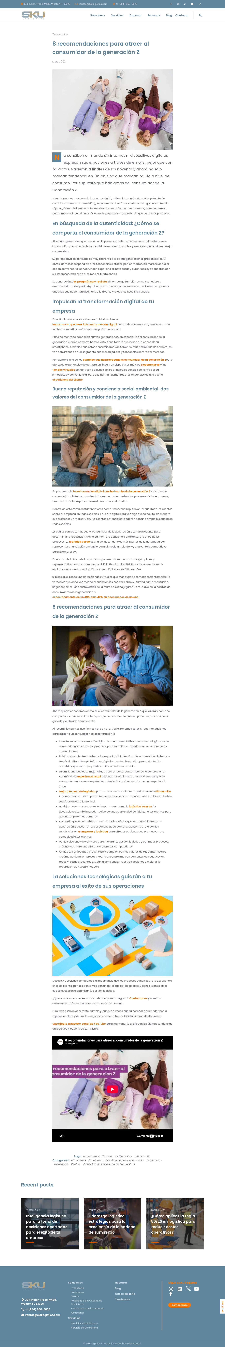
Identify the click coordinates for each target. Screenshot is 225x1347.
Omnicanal (95, 1160)
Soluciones (75, 1283)
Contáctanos (179, 1305)
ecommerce (91, 1156)
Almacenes (78, 1160)
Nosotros (121, 1283)
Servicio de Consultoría (84, 1327)
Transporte (61, 1164)
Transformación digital (117, 1156)
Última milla (142, 1156)
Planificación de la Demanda (87, 1308)
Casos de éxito (125, 1294)
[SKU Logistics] (33, 15)
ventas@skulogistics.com (93, 4)
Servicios (74, 1318)
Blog (118, 1288)
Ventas (75, 1164)
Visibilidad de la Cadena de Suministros (109, 1164)
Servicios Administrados (84, 1323)
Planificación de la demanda (124, 1160)
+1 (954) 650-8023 (126, 4)
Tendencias (60, 34)
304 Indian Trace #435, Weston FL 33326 (47, 4)
